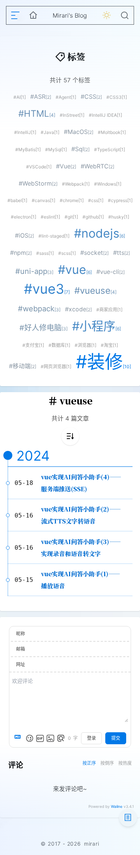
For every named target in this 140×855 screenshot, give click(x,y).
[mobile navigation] (15, 15)
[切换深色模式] (107, 15)
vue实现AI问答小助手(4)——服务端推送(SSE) (81, 483)
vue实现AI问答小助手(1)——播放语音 (80, 580)
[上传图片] (50, 738)
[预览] (60, 738)
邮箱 (20, 649)
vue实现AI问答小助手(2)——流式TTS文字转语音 (81, 515)
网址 (20, 664)
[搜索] (125, 15)
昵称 (20, 633)
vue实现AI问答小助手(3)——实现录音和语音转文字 (81, 547)
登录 (91, 738)
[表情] (29, 738)
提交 (115, 738)
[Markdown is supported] (19, 738)
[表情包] (39, 738)
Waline (116, 806)
